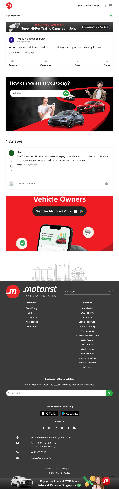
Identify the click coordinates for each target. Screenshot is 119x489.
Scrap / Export (87, 340)
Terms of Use (51, 469)
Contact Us (31, 317)
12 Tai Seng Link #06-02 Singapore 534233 (52, 437)
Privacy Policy (67, 469)
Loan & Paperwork (87, 322)
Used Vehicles (87, 349)
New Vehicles (87, 331)
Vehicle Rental (87, 353)
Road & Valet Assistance (87, 335)
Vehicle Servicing (87, 358)
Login (96, 5)
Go (66, 93)
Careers (31, 313)
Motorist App (31, 322)
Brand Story (31, 308)
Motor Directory (87, 326)
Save (78, 65)
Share (107, 65)
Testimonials (32, 326)
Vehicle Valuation (87, 362)
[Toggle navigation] (111, 16)
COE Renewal (87, 313)
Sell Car (40, 38)
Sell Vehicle (84, 5)
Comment (46, 65)
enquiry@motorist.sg (41, 458)
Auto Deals (87, 308)
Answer (13, 65)
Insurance (87, 317)
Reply (19, 165)
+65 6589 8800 (38, 452)
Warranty (87, 367)
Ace (19, 38)
